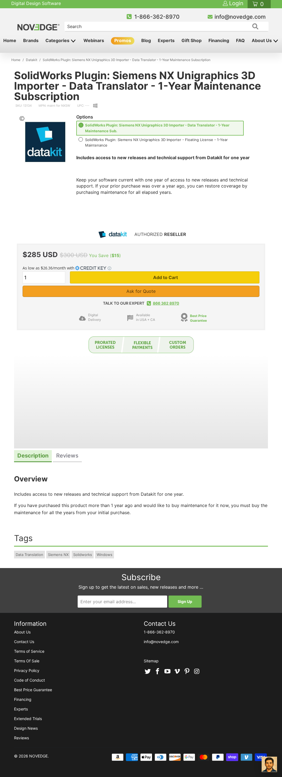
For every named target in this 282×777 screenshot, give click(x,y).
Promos (122, 40)
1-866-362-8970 (157, 16)
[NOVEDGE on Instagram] (197, 672)
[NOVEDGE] (38, 22)
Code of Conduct (29, 680)
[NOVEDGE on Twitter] (148, 672)
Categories (57, 40)
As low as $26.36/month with (49, 268)
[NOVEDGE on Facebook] (158, 672)
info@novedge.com (240, 16)
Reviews (21, 737)
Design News (26, 728)
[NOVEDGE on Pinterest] (187, 672)
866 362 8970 (166, 303)
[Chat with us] (269, 764)
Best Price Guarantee (198, 318)
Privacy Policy (26, 670)
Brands (31, 40)
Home (9, 40)
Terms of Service (29, 651)
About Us (262, 40)
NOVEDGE (38, 756)
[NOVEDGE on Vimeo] (177, 672)
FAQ (240, 40)
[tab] (33, 456)
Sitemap (151, 660)
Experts (166, 40)
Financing (218, 40)
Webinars (93, 40)
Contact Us (24, 641)
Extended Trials (28, 718)
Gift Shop (191, 40)
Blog (146, 40)
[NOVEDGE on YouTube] (167, 672)
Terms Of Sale (26, 660)
